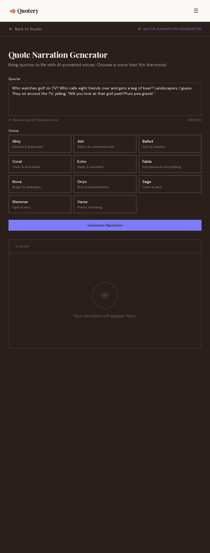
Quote (14, 79)
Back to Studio (28, 28)
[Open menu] (196, 10)
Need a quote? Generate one (35, 120)
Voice (13, 131)
